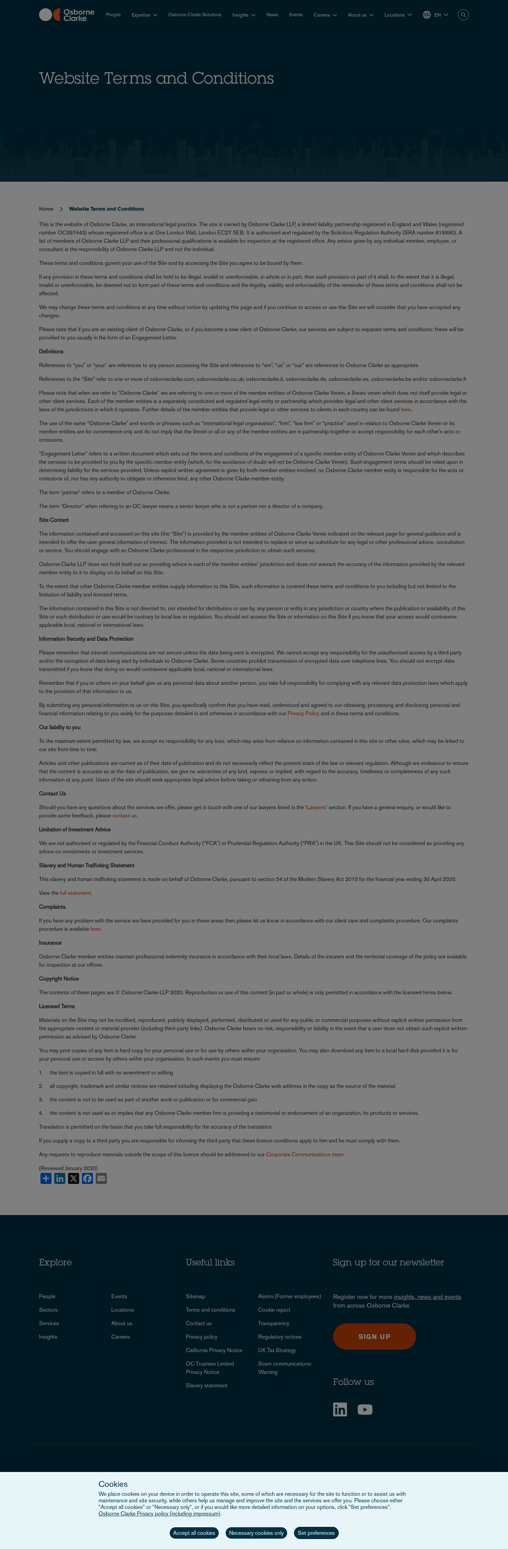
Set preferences (316, 1533)
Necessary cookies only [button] (256, 1533)
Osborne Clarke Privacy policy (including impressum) (159, 1513)
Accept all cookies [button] (194, 1533)
